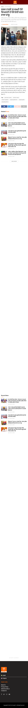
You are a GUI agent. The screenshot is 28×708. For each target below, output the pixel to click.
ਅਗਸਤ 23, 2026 (11, 140)
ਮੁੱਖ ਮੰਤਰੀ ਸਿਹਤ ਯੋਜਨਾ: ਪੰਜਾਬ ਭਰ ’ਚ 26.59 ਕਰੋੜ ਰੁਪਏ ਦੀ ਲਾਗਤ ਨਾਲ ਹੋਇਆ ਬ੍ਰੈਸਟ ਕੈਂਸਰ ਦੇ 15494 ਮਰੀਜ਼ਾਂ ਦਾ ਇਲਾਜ (17, 116)
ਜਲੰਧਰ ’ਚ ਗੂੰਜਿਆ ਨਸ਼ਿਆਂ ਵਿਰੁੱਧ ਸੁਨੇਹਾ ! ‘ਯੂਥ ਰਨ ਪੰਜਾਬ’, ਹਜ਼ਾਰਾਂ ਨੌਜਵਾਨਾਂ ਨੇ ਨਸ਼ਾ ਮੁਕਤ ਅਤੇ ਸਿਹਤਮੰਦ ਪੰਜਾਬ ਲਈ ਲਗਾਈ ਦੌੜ (17, 153)
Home (2, 6)
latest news (16, 97)
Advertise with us (5, 688)
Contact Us (4, 690)
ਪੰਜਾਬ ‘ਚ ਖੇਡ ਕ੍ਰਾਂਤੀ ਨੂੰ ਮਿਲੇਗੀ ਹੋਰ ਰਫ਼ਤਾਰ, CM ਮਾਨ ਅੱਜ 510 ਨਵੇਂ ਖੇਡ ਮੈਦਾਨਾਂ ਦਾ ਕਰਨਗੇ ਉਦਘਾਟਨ (17, 124)
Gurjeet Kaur (5, 24)
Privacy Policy (4, 686)
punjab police (5, 101)
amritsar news (8, 97)
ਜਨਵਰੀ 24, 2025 (14, 24)
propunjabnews (13, 99)
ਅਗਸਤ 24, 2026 (11, 127)
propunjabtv (21, 99)
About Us (3, 685)
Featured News (8, 6)
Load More (14, 161)
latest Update (5, 99)
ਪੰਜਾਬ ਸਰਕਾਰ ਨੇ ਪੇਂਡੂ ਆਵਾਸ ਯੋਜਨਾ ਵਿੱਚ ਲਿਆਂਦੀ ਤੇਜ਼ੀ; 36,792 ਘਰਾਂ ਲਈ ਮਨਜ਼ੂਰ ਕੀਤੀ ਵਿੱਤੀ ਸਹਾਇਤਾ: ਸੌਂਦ (17, 145)
